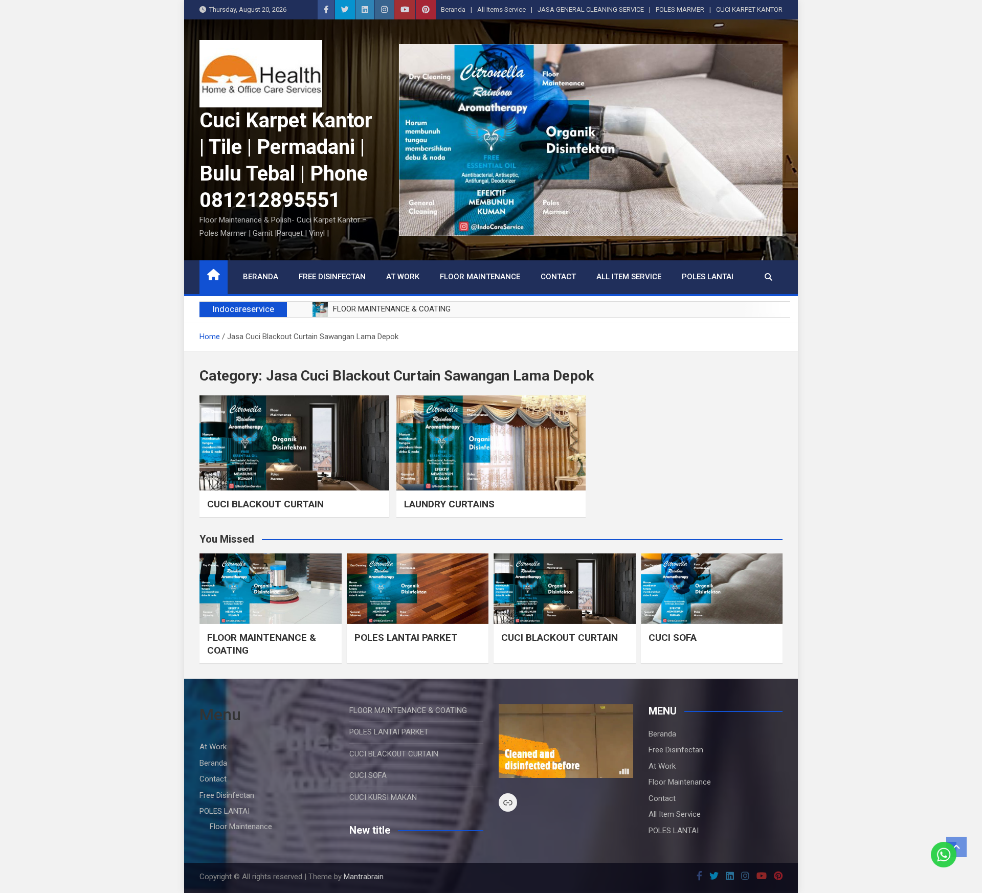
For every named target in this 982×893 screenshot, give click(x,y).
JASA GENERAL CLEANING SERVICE (591, 9)
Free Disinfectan (332, 276)
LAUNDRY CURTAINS (449, 504)
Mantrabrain (364, 876)
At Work (402, 276)
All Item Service (628, 276)
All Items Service (501, 9)
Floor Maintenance (480, 276)
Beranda (453, 9)
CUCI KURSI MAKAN (383, 797)
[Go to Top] (956, 847)
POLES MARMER (680, 9)
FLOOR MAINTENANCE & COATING (408, 710)
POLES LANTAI (707, 276)
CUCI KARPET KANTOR (749, 9)
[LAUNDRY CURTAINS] (491, 442)
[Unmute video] (566, 741)
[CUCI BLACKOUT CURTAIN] (294, 442)
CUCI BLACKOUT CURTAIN (265, 504)
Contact (558, 276)
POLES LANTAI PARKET (406, 637)
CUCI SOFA (673, 637)
